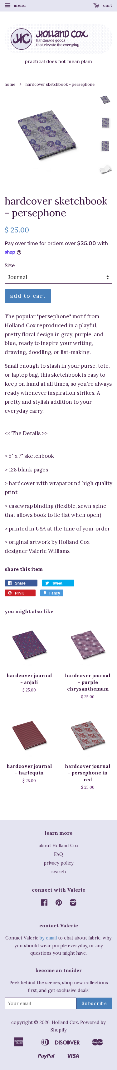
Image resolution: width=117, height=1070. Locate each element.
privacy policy (59, 863)
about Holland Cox (59, 845)
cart (107, 5)
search (58, 872)
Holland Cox (65, 1022)
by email (48, 938)
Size (10, 265)
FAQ (58, 854)
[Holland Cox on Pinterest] (58, 904)
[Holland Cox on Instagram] (73, 904)
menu (19, 5)
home (10, 84)
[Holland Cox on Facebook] (44, 904)
